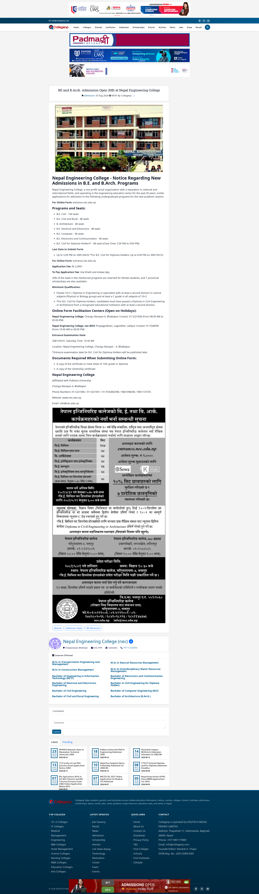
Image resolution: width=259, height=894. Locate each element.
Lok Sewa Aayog (101, 849)
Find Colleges (141, 849)
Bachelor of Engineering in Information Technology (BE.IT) (75, 677)
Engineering (58, 839)
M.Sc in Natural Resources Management (135, 663)
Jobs (181, 27)
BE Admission (93, 628)
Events (151, 27)
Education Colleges (62, 867)
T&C (135, 844)
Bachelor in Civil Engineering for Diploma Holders (135, 684)
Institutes (110, 27)
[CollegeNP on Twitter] (204, 21)
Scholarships (138, 27)
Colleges (87, 27)
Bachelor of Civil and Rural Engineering (75, 696)
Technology (98, 853)
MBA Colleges (59, 862)
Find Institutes (141, 858)
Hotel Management (62, 849)
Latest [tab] (54, 742)
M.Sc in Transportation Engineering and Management (76, 663)
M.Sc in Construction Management (73, 670)
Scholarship (98, 839)
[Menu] (134, 95)
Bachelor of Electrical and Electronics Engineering (74, 684)
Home (76, 27)
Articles (162, 27)
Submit (56, 731)
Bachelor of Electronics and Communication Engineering (137, 677)
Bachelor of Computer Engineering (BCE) (135, 691)
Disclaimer (139, 835)
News (172, 27)
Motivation (98, 858)
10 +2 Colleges (59, 822)
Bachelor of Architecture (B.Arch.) (131, 696)
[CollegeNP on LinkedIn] (208, 21)
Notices (58, 628)
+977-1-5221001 (130, 648)
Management (58, 835)
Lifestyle (138, 862)
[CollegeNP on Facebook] (200, 21)
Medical (55, 830)
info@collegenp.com (60, 21)
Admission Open (74, 628)
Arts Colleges (58, 871)
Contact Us (139, 830)
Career (96, 862)
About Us (138, 826)
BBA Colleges (58, 844)
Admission (124, 27)
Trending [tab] (67, 742)
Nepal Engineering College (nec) (96, 641)
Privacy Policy (141, 839)
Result (199, 27)
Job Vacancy (99, 822)
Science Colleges (60, 853)
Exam (189, 27)
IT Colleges (57, 826)
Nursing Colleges (60, 858)
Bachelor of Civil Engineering (69, 691)
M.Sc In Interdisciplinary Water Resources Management (136, 670)
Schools (98, 27)
